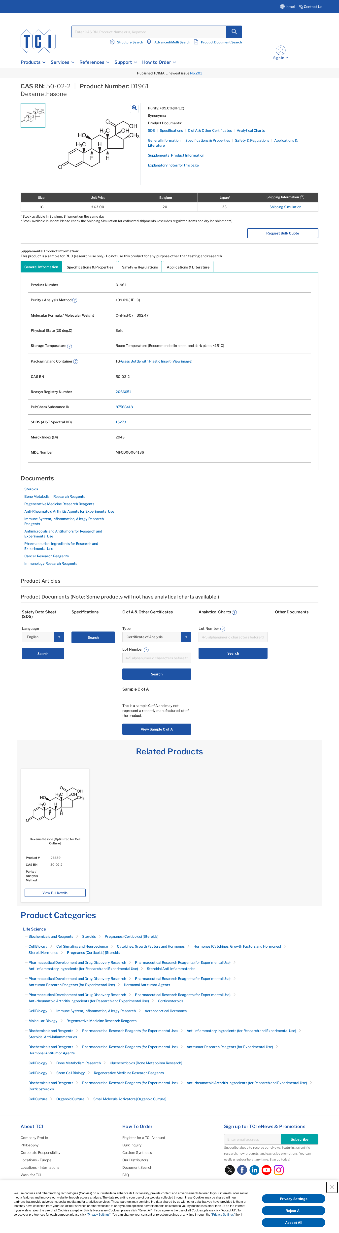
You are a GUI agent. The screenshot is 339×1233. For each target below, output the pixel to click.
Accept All (293, 1223)
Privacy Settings (293, 1199)
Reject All (294, 1211)
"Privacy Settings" (98, 1214)
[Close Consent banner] (332, 1187)
